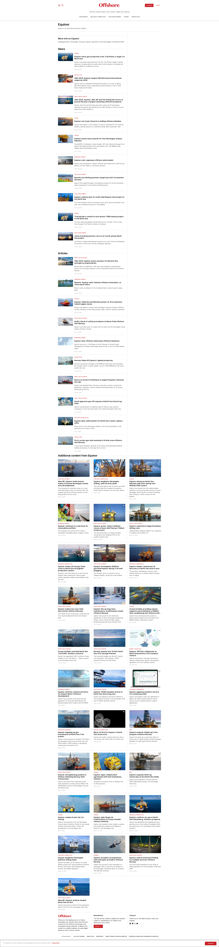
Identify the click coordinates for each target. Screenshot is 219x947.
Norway (96, 855)
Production (136, 16)
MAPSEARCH (99, 936)
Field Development (114, 16)
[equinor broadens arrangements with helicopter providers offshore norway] (109, 844)
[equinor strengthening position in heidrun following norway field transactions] (74, 761)
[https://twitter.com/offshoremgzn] (135, 923)
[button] (59, 5)
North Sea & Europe (80, 96)
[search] (62, 5)
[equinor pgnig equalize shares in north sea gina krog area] (109, 678)
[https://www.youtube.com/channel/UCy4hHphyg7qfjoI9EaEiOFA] (137, 923)
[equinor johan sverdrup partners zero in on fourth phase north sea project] (65, 236)
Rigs (130, 729)
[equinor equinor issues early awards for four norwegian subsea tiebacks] (65, 139)
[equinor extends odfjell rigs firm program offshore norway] (145, 719)
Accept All (210, 943)
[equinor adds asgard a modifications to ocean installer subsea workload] (109, 804)
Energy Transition (135, 649)
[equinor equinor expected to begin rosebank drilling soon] (145, 512)
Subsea (126, 16)
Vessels (76, 298)
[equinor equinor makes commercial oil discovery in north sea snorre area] (145, 553)
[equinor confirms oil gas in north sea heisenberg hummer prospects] (145, 804)
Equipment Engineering (136, 689)
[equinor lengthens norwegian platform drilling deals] (74, 844)
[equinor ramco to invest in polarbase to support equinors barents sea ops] (65, 380)
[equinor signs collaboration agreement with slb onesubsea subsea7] (109, 761)
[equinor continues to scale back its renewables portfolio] (74, 512)
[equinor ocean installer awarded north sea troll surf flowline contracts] (74, 638)
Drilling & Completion (98, 16)
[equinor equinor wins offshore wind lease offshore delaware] (65, 341)
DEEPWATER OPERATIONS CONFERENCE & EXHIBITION (143, 936)
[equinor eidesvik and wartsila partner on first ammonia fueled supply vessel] (65, 302)
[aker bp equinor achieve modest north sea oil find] (74, 887)
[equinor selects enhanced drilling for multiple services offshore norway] (145, 844)
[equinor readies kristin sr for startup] (74, 804)
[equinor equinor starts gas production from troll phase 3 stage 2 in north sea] (65, 57)
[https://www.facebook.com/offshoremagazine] (130, 923)
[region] (109, 943)
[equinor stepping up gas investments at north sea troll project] (74, 719)
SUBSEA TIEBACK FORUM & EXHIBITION (116, 936)
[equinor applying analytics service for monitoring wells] (145, 678)
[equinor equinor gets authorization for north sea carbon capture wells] (65, 421)
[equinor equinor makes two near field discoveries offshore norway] (74, 595)
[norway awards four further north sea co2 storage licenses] (109, 638)
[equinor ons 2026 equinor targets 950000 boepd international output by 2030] (65, 78)
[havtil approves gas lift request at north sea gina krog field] (65, 401)
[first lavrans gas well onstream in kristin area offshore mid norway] (65, 440)
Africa (76, 118)
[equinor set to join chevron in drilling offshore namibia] (65, 121)
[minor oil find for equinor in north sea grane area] (109, 719)
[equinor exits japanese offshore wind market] (65, 160)
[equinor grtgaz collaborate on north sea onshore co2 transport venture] (145, 638)
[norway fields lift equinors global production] (65, 360)
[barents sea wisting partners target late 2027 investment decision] (65, 178)
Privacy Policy (56, 943)
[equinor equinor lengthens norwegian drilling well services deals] (109, 468)
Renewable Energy (80, 157)
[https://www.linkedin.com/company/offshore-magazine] (132, 923)
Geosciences (83, 16)
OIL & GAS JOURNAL (79, 936)
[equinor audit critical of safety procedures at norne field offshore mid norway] (65, 322)
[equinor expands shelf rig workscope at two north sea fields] (145, 761)
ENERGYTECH (90, 936)
